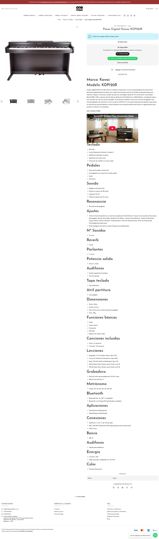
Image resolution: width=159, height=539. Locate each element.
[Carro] (157, 8)
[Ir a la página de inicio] (79, 8)
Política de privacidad (113, 514)
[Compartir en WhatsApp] (122, 487)
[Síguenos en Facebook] (128, 15)
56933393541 (7, 514)
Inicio (59, 19)
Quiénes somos (58, 511)
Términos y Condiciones (114, 509)
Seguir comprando (122, 62)
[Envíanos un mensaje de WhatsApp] (155, 535)
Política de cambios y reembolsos (116, 511)
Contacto (57, 509)
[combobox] (11, 8)
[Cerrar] (156, 35)
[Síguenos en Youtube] (131, 15)
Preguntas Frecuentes (113, 516)
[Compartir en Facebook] (113, 487)
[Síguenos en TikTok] (134, 15)
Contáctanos (123, 53)
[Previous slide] (2, 101)
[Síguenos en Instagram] (125, 15)
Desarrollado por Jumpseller (25, 531)
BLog (108, 519)
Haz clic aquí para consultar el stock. (123, 58)
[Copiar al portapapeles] (131, 487)
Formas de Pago (58, 514)
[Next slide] (77, 101)
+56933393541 (7, 511)
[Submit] (2, 8)
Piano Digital (78, 19)
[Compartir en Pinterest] (127, 487)
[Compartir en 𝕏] (118, 487)
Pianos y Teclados (68, 19)
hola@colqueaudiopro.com (11, 509)
